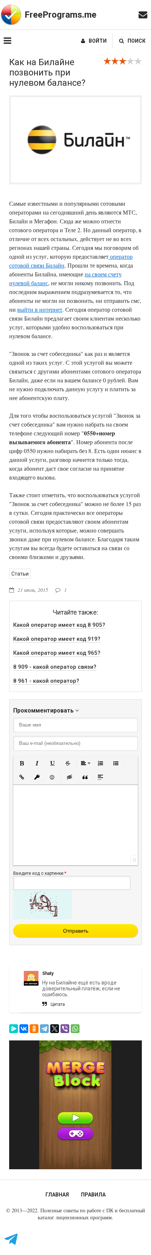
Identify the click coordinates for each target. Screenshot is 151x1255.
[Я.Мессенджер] (13, 1028)
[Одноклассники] (34, 1028)
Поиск (137, 41)
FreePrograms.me (60, 15)
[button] (22, 763)
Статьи (20, 574)
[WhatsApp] (75, 1028)
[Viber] (64, 1028)
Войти (98, 41)
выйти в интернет (39, 309)
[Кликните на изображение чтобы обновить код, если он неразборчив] (42, 917)
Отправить (75, 931)
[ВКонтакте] (23, 1028)
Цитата (58, 1004)
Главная (57, 1195)
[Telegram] (44, 1028)
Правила (93, 1195)
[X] (54, 1028)
